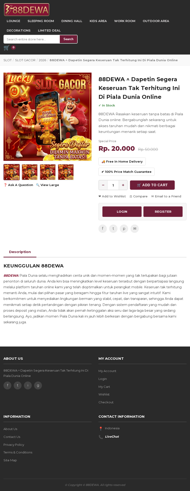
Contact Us (11, 437)
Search (68, 39)
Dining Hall (71, 21)
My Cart (104, 386)
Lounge (13, 21)
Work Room (124, 21)
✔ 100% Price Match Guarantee (126, 171)
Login (102, 379)
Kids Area (98, 21)
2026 (42, 60)
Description (20, 252)
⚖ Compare (139, 196)
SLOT (7, 60)
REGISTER (163, 211)
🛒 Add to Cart (152, 185)
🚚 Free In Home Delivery (122, 161)
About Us (10, 429)
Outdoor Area (156, 21)
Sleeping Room (41, 21)
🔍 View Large (47, 185)
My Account (107, 371)
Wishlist (104, 394)
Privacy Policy (13, 444)
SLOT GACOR (25, 60)
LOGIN (122, 211)
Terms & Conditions (17, 452)
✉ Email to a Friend (166, 196)
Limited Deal (49, 30)
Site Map (10, 460)
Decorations (19, 30)
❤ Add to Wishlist (112, 196)
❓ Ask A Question (18, 185)
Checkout (106, 402)
